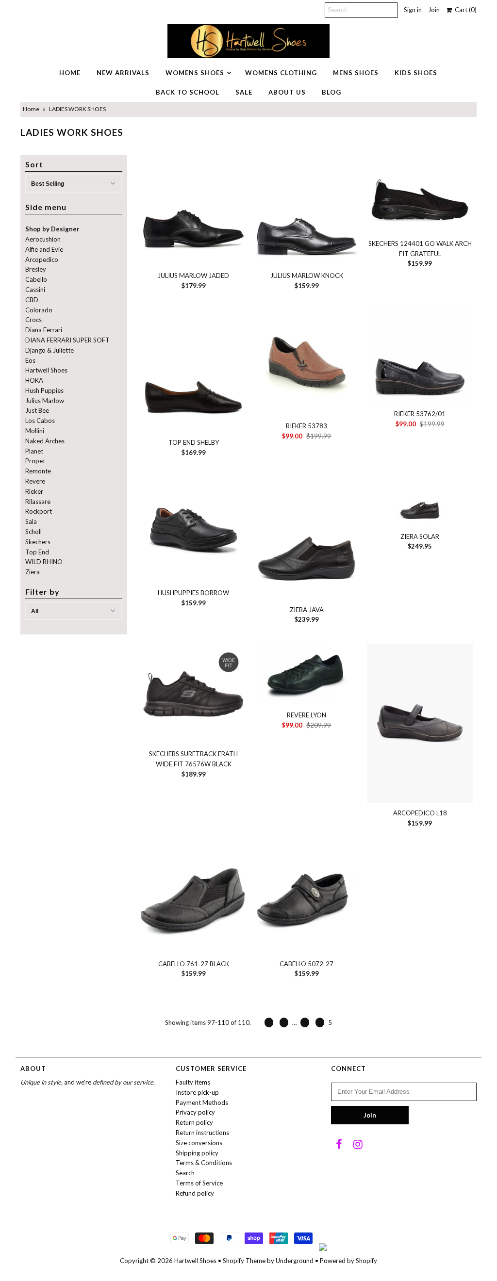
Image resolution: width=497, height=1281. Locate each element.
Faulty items (193, 1082)
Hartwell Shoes (46, 370)
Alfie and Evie (44, 249)
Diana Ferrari (43, 330)
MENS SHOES (356, 73)
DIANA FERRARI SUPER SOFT (67, 340)
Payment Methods (202, 1102)
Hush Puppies (44, 390)
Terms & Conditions (204, 1163)
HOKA (34, 380)
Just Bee (37, 410)
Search (185, 1173)
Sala (31, 521)
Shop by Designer (52, 229)
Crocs (33, 320)
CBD (31, 300)
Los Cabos (40, 420)
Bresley (35, 269)
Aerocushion (43, 239)
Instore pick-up (197, 1092)
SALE (243, 92)
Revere (35, 481)
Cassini (35, 289)
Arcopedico (41, 259)
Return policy (194, 1122)
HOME (70, 73)
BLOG (331, 92)
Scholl (33, 531)
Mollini (34, 431)
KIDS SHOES (416, 73)
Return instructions (202, 1132)
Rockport (38, 511)
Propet (35, 461)
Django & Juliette (49, 350)
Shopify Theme (244, 1261)
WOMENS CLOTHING (281, 73)
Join (434, 10)
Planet (34, 451)
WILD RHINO (44, 562)
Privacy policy (195, 1112)
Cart (464, 10)
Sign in (413, 10)
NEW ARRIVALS (123, 73)
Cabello (36, 279)
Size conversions (199, 1143)
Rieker (34, 491)
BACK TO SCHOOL (187, 92)
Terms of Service (199, 1183)
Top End (37, 552)
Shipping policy (197, 1153)
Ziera (32, 572)
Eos (30, 360)
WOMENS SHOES (195, 73)
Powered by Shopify (348, 1261)
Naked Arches (45, 441)
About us (287, 92)
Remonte (38, 471)
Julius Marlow (44, 401)
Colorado (38, 310)
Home (31, 109)
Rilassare (37, 501)
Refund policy (195, 1193)
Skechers (37, 542)
